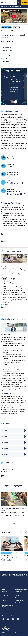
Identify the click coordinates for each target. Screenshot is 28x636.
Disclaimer (17, 597)
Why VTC (4, 602)
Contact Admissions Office (21, 589)
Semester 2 (5, 436)
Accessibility (18, 602)
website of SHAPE (11, 390)
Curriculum (5, 58)
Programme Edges (7, 47)
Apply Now (24, 2)
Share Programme (8, 41)
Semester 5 (5, 454)
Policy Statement (19, 600)
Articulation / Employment (9, 55)
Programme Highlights (8, 64)
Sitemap (17, 595)
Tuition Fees (6, 61)
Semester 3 (5, 442)
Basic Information (7, 50)
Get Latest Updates (8, 581)
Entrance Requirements (8, 53)
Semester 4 (5, 448)
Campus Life (5, 600)
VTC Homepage (5, 609)
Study (3, 589)
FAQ (16, 605)
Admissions (4, 591)
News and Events (6, 597)
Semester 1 (5, 430)
